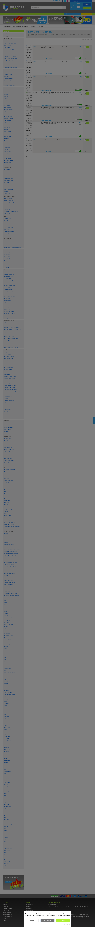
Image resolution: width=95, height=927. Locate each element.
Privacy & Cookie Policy (65, 924)
